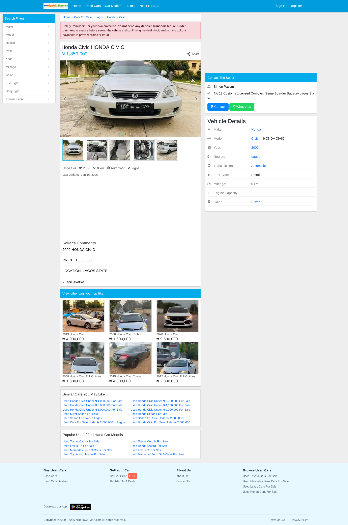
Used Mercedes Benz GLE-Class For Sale (157, 454)
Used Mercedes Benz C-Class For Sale (88, 450)
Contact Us (183, 481)
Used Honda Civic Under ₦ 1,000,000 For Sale (92, 401)
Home (76, 5)
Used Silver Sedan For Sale (80, 413)
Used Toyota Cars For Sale (260, 476)
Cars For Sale (83, 17)
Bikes (130, 5)
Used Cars (93, 5)
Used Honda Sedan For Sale (148, 413)
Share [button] (196, 53)
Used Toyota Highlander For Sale (84, 454)
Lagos (100, 17)
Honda (111, 17)
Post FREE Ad (149, 5)
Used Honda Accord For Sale (149, 445)
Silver (255, 202)
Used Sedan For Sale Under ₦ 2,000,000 (156, 418)
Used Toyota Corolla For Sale (149, 441)
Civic (122, 17)
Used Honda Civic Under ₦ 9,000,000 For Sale (160, 409)
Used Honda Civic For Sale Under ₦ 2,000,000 (160, 422)
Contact (219, 106)
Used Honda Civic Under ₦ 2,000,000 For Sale (160, 401)
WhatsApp (243, 106)
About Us (182, 476)
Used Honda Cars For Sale (260, 492)
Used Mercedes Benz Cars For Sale (266, 481)
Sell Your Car (123, 476)
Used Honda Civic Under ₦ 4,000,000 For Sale (160, 405)
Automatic (258, 165)
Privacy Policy (300, 520)
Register (296, 5)
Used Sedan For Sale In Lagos (82, 418)
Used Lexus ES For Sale (146, 450)
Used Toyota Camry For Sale (81, 441)
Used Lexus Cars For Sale (260, 486)
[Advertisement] (130, 209)
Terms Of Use (277, 520)
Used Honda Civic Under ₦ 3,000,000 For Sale (92, 405)
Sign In (281, 5)
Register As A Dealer (123, 481)
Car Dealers (113, 5)
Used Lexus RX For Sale (78, 445)
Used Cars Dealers (56, 481)
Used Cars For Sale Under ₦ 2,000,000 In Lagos (94, 422)
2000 (255, 147)
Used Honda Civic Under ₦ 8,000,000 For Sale (92, 409)
